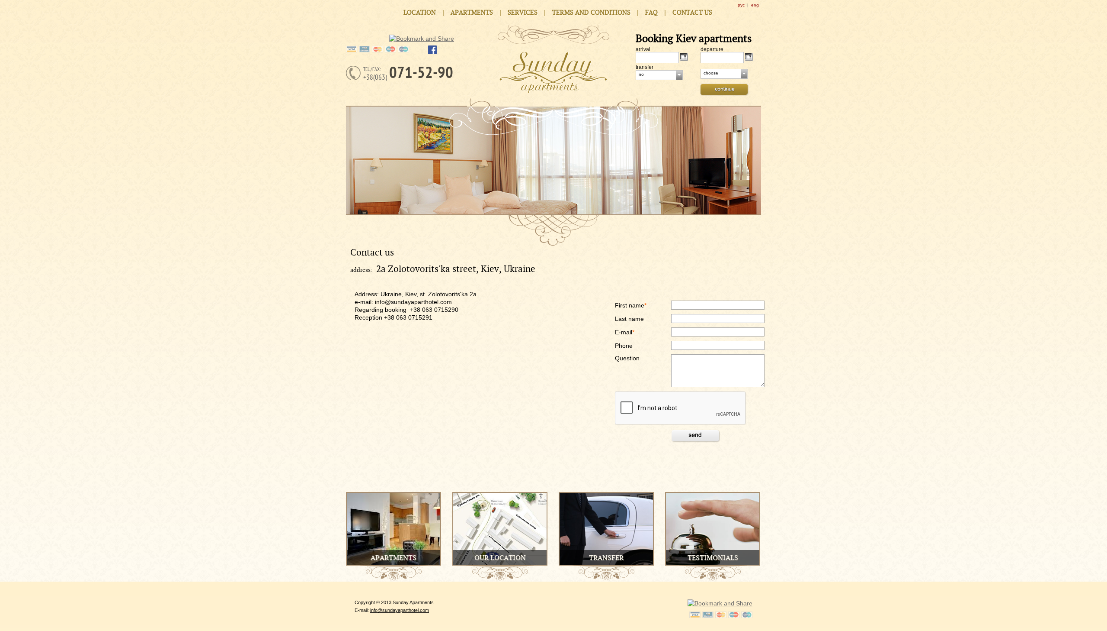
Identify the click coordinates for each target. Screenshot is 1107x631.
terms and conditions (591, 12)
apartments (472, 12)
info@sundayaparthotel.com (399, 610)
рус (741, 5)
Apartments (393, 558)
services (523, 12)
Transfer (606, 558)
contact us (692, 12)
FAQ (651, 12)
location (419, 12)
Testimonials (713, 558)
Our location (500, 558)
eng (755, 5)
